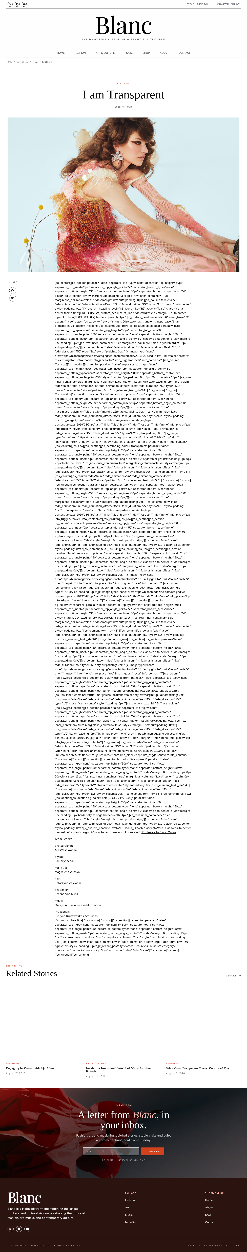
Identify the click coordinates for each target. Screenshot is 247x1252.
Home (61, 52)
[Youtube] (24, 4)
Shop (146, 52)
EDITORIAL (22, 62)
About (164, 52)
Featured (12, 1063)
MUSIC (129, 52)
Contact (184, 52)
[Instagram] (10, 4)
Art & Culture (105, 52)
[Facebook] (17, 4)
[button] (12, 290)
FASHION (80, 52)
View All (231, 975)
